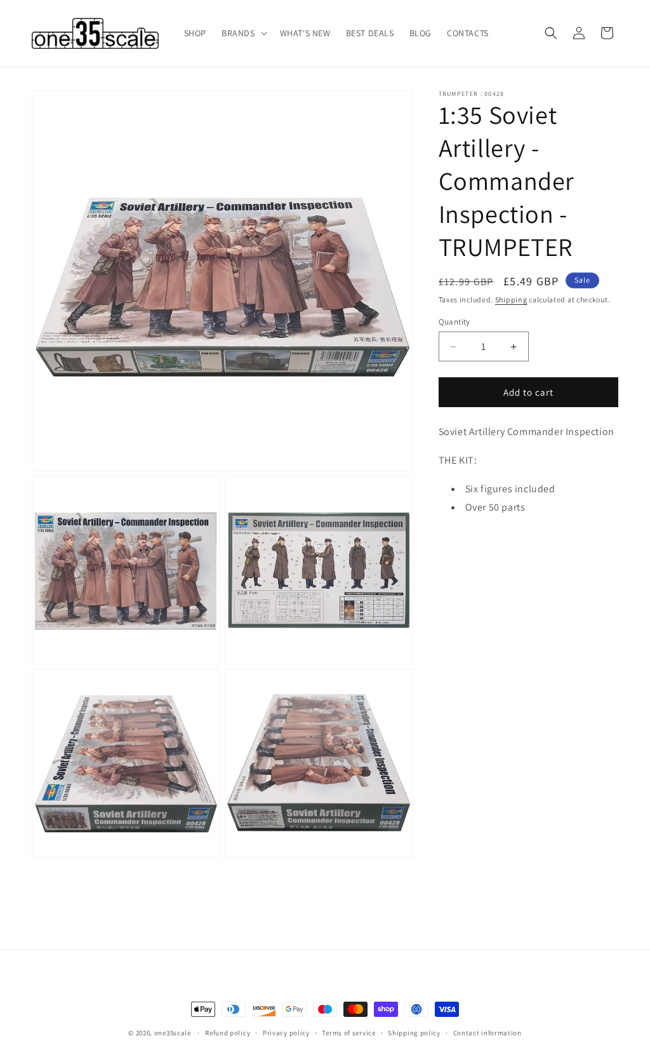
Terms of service (348, 1032)
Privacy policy (286, 1032)
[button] (243, 33)
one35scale (172, 1032)
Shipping (511, 299)
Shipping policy (414, 1032)
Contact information (487, 1032)
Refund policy (227, 1032)
